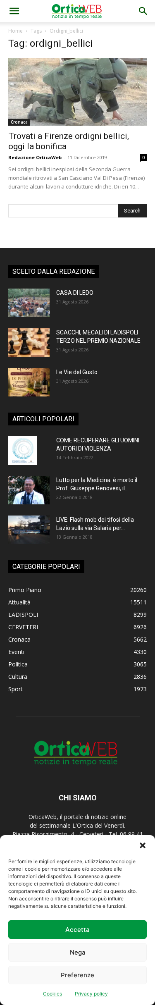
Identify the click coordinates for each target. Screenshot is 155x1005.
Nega (78, 952)
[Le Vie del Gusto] (29, 382)
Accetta (77, 929)
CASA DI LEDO (74, 292)
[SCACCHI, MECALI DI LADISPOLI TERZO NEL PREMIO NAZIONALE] (29, 342)
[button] (142, 845)
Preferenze (77, 975)
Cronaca (19, 122)
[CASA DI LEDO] (29, 303)
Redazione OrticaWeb (35, 157)
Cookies (52, 994)
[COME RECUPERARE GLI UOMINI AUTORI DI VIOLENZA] (22, 450)
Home (15, 30)
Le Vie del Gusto (77, 372)
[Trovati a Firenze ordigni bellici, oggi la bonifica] (77, 92)
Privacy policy (91, 994)
